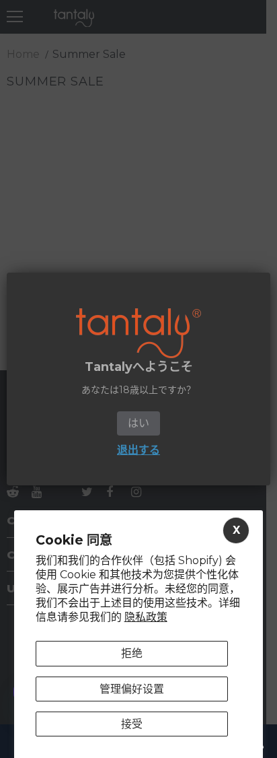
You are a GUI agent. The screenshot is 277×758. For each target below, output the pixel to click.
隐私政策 (145, 617)
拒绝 (132, 653)
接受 (132, 724)
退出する (138, 450)
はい (138, 423)
